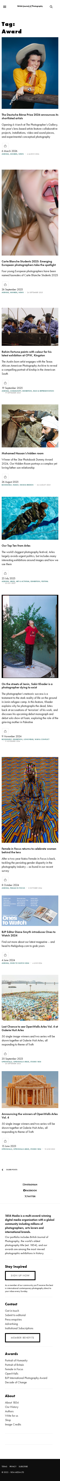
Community (15, 391)
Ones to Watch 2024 (19, 963)
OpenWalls (7, 1062)
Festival (44, 581)
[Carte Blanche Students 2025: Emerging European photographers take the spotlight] (30, 213)
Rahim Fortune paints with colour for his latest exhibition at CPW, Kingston (27, 353)
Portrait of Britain (14, 1365)
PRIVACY (13, 1466)
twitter (31, 1196)
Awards (13, 154)
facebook (31, 1190)
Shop (8, 1420)
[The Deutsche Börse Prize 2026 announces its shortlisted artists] (30, 73)
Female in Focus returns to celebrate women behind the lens (29, 850)
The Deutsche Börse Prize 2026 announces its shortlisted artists (30, 116)
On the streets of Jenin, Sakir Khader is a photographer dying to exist (27, 685)
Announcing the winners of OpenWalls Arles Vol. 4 (30, 1115)
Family (15, 485)
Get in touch (12, 1311)
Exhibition (27, 391)
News (21, 154)
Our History (11, 1407)
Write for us (11, 1415)
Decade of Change (16, 1382)
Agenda (5, 154)
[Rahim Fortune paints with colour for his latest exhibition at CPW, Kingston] (30, 327)
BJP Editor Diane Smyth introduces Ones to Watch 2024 (29, 933)
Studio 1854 (35, 1062)
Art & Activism (22, 581)
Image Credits (13, 1424)
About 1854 (12, 1402)
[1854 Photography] (30, 7)
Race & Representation (43, 391)
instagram (31, 1184)
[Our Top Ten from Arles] (30, 518)
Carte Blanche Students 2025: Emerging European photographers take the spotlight (29, 263)
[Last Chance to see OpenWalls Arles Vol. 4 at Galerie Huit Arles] (30, 998)
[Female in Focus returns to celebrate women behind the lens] (30, 800)
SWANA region (27, 485)
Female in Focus (17, 888)
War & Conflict (42, 739)
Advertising (11, 1324)
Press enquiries (13, 1319)
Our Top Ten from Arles (16, 545)
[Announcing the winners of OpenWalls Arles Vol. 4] (30, 1089)
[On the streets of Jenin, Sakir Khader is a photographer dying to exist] (30, 636)
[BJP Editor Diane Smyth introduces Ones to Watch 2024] (30, 910)
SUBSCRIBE (23, 1466)
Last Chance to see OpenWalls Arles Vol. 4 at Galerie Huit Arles (30, 1028)
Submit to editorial (15, 1315)
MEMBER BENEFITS (22, 1337)
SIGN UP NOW (20, 1275)
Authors (9, 1411)
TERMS (4, 1466)
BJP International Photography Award (26, 1378)
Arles (12, 581)
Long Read (29, 739)
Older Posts (11, 1169)
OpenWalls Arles (21, 1062)
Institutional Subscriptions (19, 1328)
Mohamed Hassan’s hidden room (23, 453)
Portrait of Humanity (16, 1360)
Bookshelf (7, 485)
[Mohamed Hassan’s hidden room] (30, 425)
